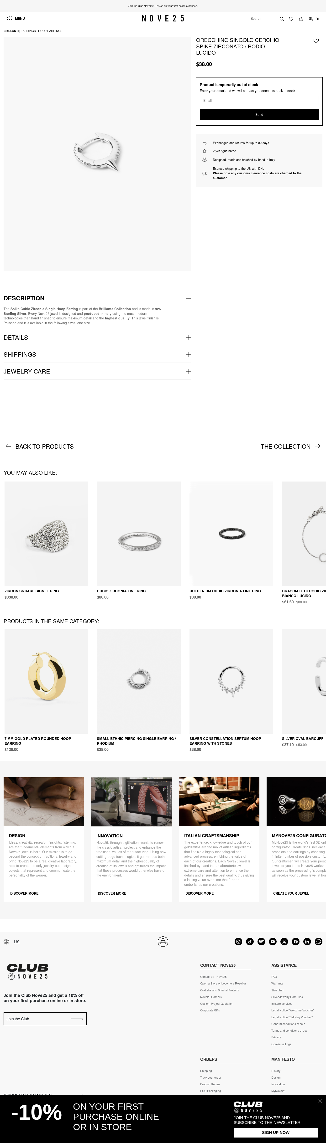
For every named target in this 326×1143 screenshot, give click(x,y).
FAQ (274, 977)
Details (16, 337)
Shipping (206, 1071)
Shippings (20, 354)
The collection (285, 446)
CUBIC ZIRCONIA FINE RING (121, 591)
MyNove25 (278, 1091)
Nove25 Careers (211, 997)
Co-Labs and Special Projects (219, 990)
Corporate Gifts (210, 1010)
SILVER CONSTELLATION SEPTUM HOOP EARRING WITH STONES (225, 741)
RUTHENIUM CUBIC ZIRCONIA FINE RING (225, 591)
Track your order (210, 1077)
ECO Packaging (210, 1091)
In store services (281, 1003)
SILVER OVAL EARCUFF (302, 738)
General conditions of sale (288, 1024)
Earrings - (29, 31)
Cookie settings (281, 1044)
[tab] (97, 298)
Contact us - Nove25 (213, 977)
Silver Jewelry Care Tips (287, 997)
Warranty (277, 983)
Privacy (276, 1037)
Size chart (277, 990)
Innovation (278, 1084)
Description (24, 298)
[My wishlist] (291, 18)
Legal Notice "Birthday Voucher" (292, 1017)
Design (276, 1077)
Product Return (210, 1084)
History (275, 1071)
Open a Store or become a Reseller (223, 983)
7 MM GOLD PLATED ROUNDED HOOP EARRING (38, 741)
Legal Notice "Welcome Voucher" (292, 1010)
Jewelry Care (27, 371)
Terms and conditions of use (289, 1030)
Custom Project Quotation (216, 1003)
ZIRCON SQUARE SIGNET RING (32, 591)
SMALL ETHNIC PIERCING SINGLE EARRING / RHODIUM (136, 741)
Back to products (45, 446)
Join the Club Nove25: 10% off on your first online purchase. (163, 6)
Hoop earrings (50, 31)
